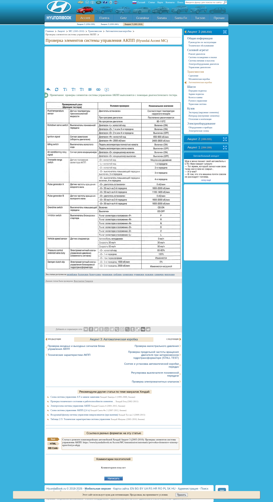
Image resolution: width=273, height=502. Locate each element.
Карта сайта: (121, 488)
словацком (158, 274)
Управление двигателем (199, 67)
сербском (117, 274)
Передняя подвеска (197, 90)
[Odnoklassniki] (101, 329)
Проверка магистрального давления (157, 345)
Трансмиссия (195, 71)
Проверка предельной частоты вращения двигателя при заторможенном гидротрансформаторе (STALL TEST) (153, 354)
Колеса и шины (195, 97)
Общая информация (199, 38)
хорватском (128, 274)
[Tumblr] (132, 329)
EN (132, 488)
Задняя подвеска (196, 94)
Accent (85, 18)
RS (150, 488)
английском (72, 274)
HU (173, 488)
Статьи (151, 2)
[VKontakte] (86, 329)
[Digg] (143, 329)
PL (164, 488)
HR (155, 488)
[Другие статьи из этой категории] (90, 89)
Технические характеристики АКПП (69, 354)
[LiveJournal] (127, 329)
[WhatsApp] (122, 329)
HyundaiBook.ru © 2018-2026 (64, 488)
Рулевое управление (197, 100)
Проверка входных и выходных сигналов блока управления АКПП (76, 347)
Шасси (191, 86)
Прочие (219, 18)
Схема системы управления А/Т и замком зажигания (93, 397)
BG (137, 488)
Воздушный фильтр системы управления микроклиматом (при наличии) (98, 414)
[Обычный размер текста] (81, 89)
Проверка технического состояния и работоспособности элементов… (94, 401)
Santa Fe (181, 18)
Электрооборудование (201, 123)
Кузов (191, 108)
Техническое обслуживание (201, 45)
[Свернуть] (225, 32)
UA (146, 488)
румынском (139, 274)
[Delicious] (138, 329)
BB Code (53, 448)
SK (169, 488)
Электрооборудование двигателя (203, 64)
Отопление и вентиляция (200, 119)
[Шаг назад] (48, 89)
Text (53, 439)
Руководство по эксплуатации (202, 42)
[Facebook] (91, 329)
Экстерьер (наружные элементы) (203, 112)
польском (149, 274)
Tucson (200, 18)
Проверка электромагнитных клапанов (155, 381)
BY (141, 488)
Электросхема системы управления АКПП (88, 406)
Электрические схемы (198, 131)
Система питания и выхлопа (201, 60)
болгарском (83, 274)
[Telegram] (112, 329)
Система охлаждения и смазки (202, 57)
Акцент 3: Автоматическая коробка (114, 339)
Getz (123, 18)
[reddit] (148, 329)
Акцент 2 (110, 24)
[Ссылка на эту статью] (98, 89)
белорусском (95, 274)
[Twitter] (96, 329)
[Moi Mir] (106, 329)
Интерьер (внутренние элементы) (203, 116)
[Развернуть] (225, 139)
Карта (160, 2)
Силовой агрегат (198, 50)
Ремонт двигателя (196, 54)
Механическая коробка (199, 79)
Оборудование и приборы (200, 127)
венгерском (170, 274)
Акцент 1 (86, 24)
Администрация (188, 488)
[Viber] (117, 329)
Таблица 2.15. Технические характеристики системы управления (98, 419)
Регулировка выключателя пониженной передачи (155, 374)
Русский (141, 2)
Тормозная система (197, 104)
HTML (53, 443)
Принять (181, 494)
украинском (107, 274)
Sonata (162, 18)
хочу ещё (206, 180)
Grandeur (142, 18)
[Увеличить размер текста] (73, 89)
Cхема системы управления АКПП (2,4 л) (88, 410)
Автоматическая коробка (200, 82)
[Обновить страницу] (56, 89)
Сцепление (193, 75)
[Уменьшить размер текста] (65, 89)
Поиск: (180, 2)
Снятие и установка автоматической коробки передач (151, 365)
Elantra (104, 18)
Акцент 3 (133, 24)
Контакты (170, 2)
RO (160, 488)
